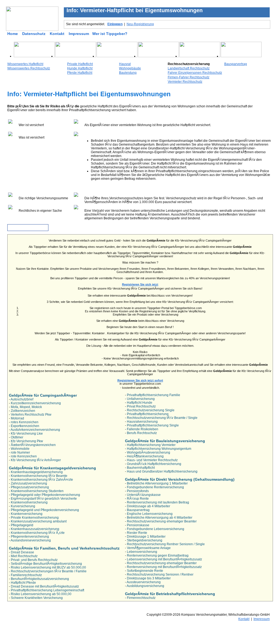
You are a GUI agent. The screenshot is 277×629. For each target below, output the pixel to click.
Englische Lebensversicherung (150, 514)
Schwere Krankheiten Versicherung (37, 598)
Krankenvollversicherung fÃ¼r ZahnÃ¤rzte (42, 480)
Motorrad (17, 418)
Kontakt (57, 33)
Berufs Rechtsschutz (142, 433)
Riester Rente (137, 533)
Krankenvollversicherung (29, 502)
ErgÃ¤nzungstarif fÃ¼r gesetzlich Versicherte (44, 498)
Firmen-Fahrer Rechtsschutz (188, 77)
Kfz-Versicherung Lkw (27, 433)
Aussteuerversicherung (144, 582)
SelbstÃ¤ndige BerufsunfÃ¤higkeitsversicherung (46, 564)
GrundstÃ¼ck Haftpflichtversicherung (154, 464)
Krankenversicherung (26, 514)
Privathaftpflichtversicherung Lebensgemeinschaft (47, 590)
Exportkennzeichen (25, 426)
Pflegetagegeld (22, 525)
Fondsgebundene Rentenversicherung (155, 487)
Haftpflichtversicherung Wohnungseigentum (159, 449)
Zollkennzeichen (23, 411)
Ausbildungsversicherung (145, 586)
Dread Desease (22, 552)
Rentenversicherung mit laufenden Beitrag (158, 502)
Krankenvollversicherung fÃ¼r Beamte (39, 476)
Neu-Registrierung (140, 24)
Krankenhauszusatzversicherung (35, 529)
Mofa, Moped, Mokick (26, 407)
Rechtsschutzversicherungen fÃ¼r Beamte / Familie (49, 571)
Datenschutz (33, 33)
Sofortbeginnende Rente (145, 571)
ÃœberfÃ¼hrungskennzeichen (33, 445)
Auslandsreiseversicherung (31, 540)
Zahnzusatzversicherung (29, 483)
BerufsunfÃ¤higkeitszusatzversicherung (40, 579)
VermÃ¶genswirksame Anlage (149, 548)
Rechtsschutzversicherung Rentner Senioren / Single (166, 544)
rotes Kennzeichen (24, 422)
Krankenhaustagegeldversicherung (37, 472)
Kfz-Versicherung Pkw (27, 441)
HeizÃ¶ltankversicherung (145, 456)
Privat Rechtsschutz (141, 406)
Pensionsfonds (138, 491)
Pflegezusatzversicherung (30, 487)
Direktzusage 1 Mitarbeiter (146, 536)
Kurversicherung (23, 506)
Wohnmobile (20, 449)
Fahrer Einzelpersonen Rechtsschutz (195, 73)
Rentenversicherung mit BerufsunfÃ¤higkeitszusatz (164, 567)
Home (12, 33)
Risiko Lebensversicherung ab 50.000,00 (41, 594)
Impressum (79, 33)
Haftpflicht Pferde (23, 583)
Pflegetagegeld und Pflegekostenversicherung (45, 510)
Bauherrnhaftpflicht (141, 468)
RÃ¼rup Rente (138, 498)
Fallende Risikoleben (142, 429)
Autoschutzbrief (22, 399)
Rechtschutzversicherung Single (150, 410)
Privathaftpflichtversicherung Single (153, 425)
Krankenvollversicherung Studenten (37, 491)
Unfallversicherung (141, 399)
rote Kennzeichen (24, 456)
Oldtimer (17, 437)
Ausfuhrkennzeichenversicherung (35, 430)
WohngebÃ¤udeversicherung (148, 452)
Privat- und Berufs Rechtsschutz (34, 560)
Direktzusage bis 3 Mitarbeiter (149, 578)
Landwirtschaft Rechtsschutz (189, 68)
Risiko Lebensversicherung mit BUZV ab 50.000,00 (48, 567)
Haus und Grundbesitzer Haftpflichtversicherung (162, 471)
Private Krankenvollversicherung (35, 517)
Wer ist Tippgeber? (109, 33)
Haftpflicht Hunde (139, 403)
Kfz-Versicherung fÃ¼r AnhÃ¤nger (36, 460)
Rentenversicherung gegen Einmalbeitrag (158, 555)
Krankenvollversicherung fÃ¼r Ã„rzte (38, 533)
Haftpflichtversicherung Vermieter (151, 445)
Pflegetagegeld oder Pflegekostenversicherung (45, 495)
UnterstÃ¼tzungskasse (144, 495)
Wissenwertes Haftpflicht (25, 64)
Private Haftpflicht (80, 64)
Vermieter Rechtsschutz (185, 82)
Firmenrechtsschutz (141, 598)
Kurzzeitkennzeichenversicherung (36, 403)
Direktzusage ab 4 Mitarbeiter (148, 506)
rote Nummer (20, 452)
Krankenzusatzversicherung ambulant (39, 521)
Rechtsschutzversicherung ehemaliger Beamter (162, 521)
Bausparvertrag (235, 64)
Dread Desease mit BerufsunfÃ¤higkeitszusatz (45, 586)
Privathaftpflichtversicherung (148, 414)
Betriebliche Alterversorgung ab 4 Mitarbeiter (159, 517)
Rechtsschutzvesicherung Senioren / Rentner (160, 574)
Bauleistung (128, 73)
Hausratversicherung (142, 421)
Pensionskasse (138, 525)
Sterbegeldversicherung (144, 540)
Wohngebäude (130, 68)
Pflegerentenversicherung (30, 536)
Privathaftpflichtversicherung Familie (153, 395)
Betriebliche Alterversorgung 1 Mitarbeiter (157, 483)
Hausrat (125, 64)
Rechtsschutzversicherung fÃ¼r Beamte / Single (162, 418)
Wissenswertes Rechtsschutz (28, 68)
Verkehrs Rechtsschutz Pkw (31, 414)
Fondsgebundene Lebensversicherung (155, 529)
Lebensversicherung (142, 552)
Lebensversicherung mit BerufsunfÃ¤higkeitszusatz (164, 559)
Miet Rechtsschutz (24, 556)
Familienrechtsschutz (26, 575)
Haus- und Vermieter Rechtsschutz (152, 460)
